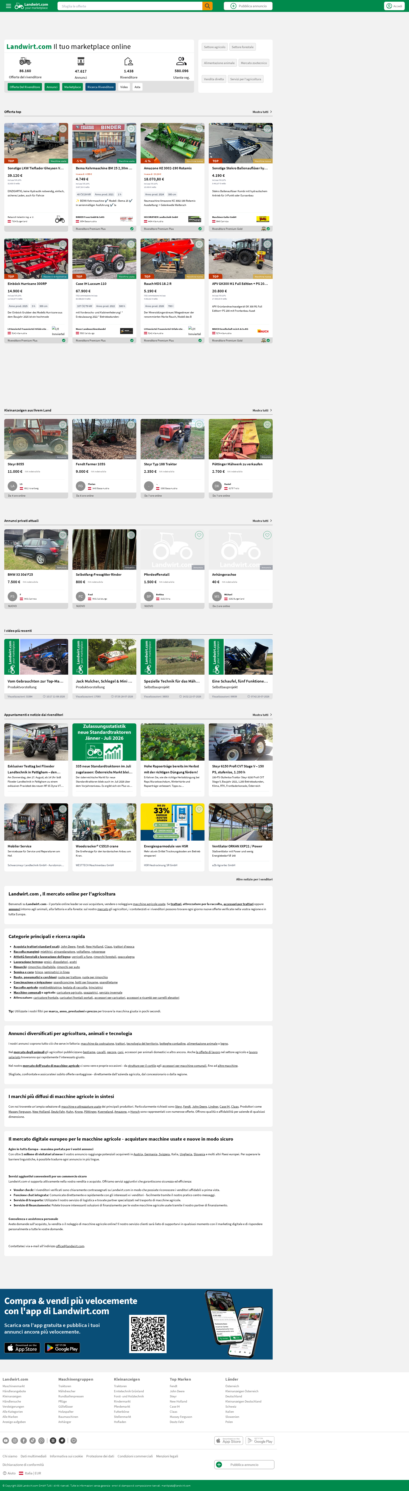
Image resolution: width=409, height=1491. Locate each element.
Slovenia (199, 1154)
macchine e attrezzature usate (81, 1106)
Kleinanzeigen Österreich (241, 1391)
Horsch (135, 1111)
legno (224, 1043)
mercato (102, 909)
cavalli (101, 1052)
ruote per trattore (69, 977)
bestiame (89, 1052)
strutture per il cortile (142, 1065)
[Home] (31, 6)
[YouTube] (6, 1440)
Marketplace (72, 87)
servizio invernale (110, 992)
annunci (52, 87)
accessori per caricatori (109, 997)
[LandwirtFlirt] (74, 1440)
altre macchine (228, 1065)
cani (120, 1052)
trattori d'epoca (124, 946)
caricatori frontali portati (76, 997)
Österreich (232, 1386)
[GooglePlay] (62, 1347)
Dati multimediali (33, 1456)
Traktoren (64, 1386)
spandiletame (108, 982)
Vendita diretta (214, 79)
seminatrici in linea (57, 972)
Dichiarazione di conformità (23, 1464)
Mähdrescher (66, 1391)
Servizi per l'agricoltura (245, 79)
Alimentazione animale (219, 63)
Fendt (80, 946)
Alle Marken (10, 1416)
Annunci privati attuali (21, 520)
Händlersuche (12, 1401)
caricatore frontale (45, 997)
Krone (79, 1111)
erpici (48, 962)
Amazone (120, 1111)
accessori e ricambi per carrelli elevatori (153, 997)
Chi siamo (10, 1456)
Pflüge (62, 1401)
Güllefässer (65, 1406)
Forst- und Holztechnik (129, 1396)
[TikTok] (32, 1440)
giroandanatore (64, 951)
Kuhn (69, 1111)
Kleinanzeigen (12, 1396)
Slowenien (232, 1416)
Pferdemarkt (122, 1406)
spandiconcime (63, 982)
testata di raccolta (75, 987)
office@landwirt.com (70, 1246)
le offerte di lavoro (208, 1052)
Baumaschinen (68, 1416)
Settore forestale (242, 47)
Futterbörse (121, 1411)
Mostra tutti (260, 112)
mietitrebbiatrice (50, 987)
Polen (229, 1422)
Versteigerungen (13, 1406)
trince (39, 972)
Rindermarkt (122, 1401)
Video (124, 87)
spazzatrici (91, 992)
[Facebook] (23, 1440)
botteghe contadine (173, 1043)
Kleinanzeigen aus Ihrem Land (27, 410)
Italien (229, 1411)
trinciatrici (96, 987)
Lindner (213, 1106)
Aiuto (12, 1473)
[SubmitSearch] (207, 6)
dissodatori (60, 962)
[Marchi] (62, 1440)
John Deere (68, 946)
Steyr (178, 1106)
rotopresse (98, 951)
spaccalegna (126, 956)
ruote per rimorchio (95, 977)
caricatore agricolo (69, 992)
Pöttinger (90, 1111)
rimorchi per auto (68, 967)
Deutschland (233, 1396)
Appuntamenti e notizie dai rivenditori (33, 714)
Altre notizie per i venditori (254, 879)
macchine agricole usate (149, 904)
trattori (120, 1043)
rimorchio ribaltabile (41, 967)
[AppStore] (22, 1347)
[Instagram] (15, 1440)
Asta (137, 87)
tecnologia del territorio (142, 1043)
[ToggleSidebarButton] (8, 6)
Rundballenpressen (71, 1396)
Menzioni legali (167, 1456)
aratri (73, 962)
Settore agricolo (214, 47)
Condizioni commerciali (135, 1456)
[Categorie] (53, 1440)
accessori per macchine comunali (184, 1065)
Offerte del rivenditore (25, 87)
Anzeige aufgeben (14, 1422)
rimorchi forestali (105, 956)
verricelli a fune (82, 956)
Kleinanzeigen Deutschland (243, 1401)
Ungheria (186, 1154)
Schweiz (230, 1406)
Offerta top (12, 112)
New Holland (94, 946)
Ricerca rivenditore (101, 87)
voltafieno (83, 951)
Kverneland (105, 1111)
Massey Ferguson (20, 1111)
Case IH (225, 1106)
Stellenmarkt (122, 1416)
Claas (108, 946)
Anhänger (64, 1422)
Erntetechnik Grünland (129, 1391)
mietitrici (46, 951)
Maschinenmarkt (14, 1386)
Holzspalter (65, 1411)
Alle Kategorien (13, 1411)
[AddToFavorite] (63, 129)
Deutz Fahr (58, 1111)
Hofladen (120, 1422)
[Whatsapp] (41, 1441)
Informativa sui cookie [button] (66, 1456)
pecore (111, 1052)
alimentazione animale (202, 1043)
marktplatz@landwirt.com (176, 1485)
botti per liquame (86, 982)
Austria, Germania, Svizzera (152, 1154)
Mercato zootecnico (254, 63)
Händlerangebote (14, 1391)
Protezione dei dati (100, 1456)
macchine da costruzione (97, 1043)
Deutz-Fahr (177, 1422)
